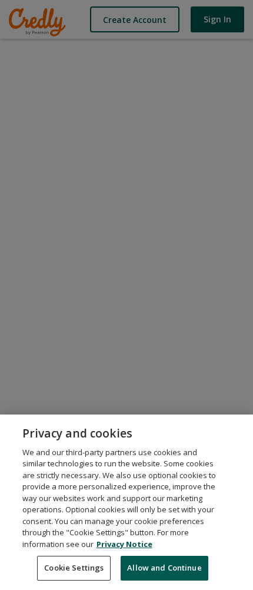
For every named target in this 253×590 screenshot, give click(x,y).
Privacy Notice (124, 544)
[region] (126, 502)
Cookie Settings (74, 567)
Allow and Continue (164, 567)
